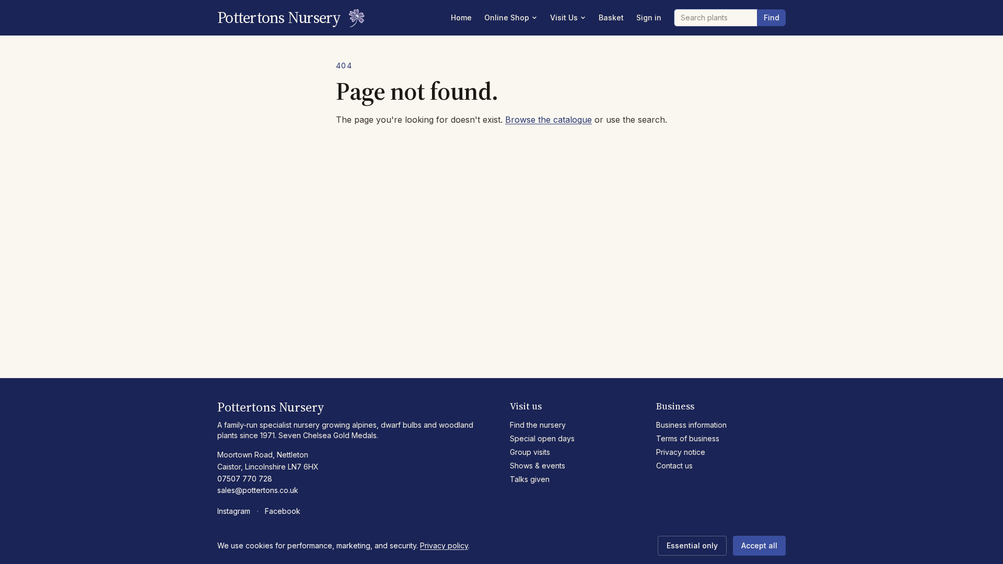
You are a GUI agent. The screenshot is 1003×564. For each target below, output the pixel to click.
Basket (611, 17)
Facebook (282, 511)
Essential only (692, 545)
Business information (691, 424)
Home (461, 17)
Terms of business (687, 438)
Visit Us (564, 17)
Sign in (648, 17)
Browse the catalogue (548, 119)
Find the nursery (538, 424)
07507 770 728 (244, 478)
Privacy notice (680, 452)
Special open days (542, 438)
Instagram (233, 511)
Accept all (759, 545)
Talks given (530, 479)
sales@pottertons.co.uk (257, 490)
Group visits (530, 452)
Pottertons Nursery (279, 17)
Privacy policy (444, 545)
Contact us (674, 465)
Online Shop (506, 17)
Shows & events (537, 465)
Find (771, 17)
